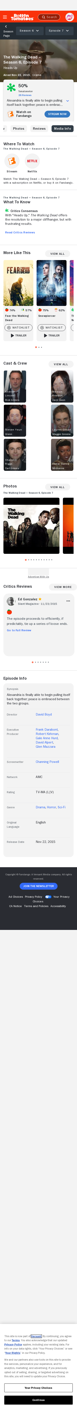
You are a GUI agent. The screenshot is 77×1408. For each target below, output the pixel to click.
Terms (16, 1340)
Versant (36, 1336)
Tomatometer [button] (25, 91)
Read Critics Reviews (20, 232)
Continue (38, 1400)
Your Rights (12, 1352)
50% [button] (23, 85)
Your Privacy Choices (38, 1387)
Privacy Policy (13, 1344)
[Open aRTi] (69, 17)
